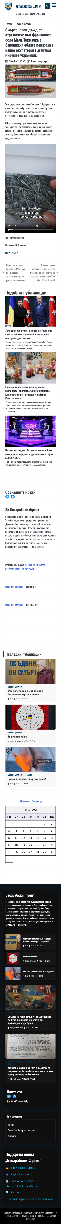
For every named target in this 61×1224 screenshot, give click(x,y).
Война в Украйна (11, 253)
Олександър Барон (39, 61)
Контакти (10, 635)
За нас (11, 1125)
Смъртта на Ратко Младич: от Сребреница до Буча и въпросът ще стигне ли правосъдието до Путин (29, 1020)
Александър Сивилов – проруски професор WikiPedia (26, 566)
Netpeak (18, 1212)
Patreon (15, 1192)
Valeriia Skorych (15, 1079)
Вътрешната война (17, 736)
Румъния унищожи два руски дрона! (27, 779)
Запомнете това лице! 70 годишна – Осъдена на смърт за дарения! (26, 692)
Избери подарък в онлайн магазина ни (29, 1199)
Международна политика (19, 1013)
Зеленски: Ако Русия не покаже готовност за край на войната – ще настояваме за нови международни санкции (28, 334)
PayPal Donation (20, 1174)
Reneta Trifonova (15, 741)
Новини (28, 775)
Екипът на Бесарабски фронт (21, 1130)
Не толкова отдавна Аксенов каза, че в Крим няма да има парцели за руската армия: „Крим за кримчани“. (29, 454)
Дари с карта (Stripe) (23, 1167)
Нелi (11, 698)
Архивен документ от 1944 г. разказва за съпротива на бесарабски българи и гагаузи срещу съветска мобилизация (30, 1071)
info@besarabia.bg (19, 1101)
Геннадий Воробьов (14, 586)
